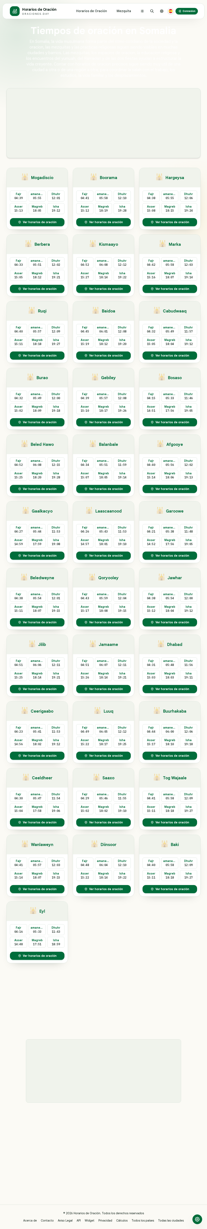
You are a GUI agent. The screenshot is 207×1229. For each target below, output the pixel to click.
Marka (175, 244)
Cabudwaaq (175, 311)
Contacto (47, 1220)
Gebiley (108, 377)
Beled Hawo (42, 444)
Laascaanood (108, 511)
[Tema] (142, 11)
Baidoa (108, 311)
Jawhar (175, 577)
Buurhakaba (174, 711)
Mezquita (124, 11)
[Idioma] (170, 11)
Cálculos (122, 1220)
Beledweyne (42, 577)
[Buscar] (152, 11)
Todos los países (143, 1220)
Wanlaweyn (42, 844)
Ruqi (42, 311)
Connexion (189, 11)
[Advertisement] (103, 123)
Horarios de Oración (91, 11)
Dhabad (174, 644)
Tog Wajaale (175, 778)
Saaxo (108, 778)
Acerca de (30, 1220)
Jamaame (108, 644)
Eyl (42, 911)
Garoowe (175, 511)
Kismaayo (108, 244)
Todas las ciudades (171, 1220)
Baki (175, 844)
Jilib (42, 644)
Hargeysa (174, 177)
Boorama (108, 177)
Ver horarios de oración (40, 222)
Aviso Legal (65, 1220)
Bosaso (175, 377)
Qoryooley (108, 577)
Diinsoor (108, 844)
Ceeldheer (42, 778)
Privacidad (105, 1220)
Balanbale (108, 444)
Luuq (108, 711)
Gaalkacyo (42, 511)
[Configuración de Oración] (162, 11)
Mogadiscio (42, 177)
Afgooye (174, 444)
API (79, 1220)
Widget (89, 1220)
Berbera (42, 244)
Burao (42, 377)
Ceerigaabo (42, 711)
